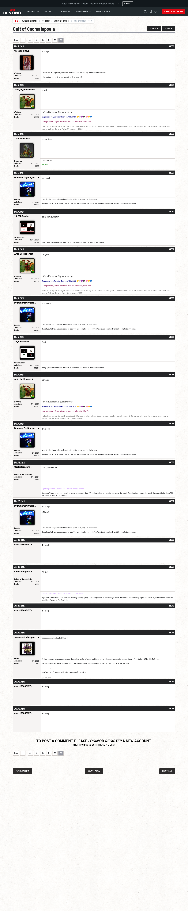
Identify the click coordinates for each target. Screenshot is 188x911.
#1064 (171, 375)
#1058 (171, 134)
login (93, 741)
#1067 (171, 501)
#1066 (171, 462)
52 (55, 40)
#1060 (171, 212)
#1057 (171, 85)
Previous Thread (22, 771)
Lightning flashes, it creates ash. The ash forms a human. (63, 489)
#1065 (171, 424)
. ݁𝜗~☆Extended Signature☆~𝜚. (57, 112)
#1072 (171, 682)
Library (63, 11)
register (113, 741)
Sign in (156, 11)
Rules (48, 11)
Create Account (173, 11)
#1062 (171, 298)
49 (37, 40)
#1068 (171, 540)
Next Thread (167, 771)
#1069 (171, 567)
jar (81, 659)
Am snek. (45, 165)
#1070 (171, 606)
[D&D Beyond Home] (12, 11)
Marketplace (103, 11)
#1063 (171, 337)
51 (49, 40)
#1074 (171, 709)
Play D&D (31, 11)
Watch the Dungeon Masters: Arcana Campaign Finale (87, 3)
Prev (16, 40)
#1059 (171, 173)
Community (82, 11)
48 (30, 40)
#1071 (171, 633)
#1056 (171, 46)
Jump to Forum (94, 771)
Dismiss (128, 3)
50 (43, 40)
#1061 (171, 249)
